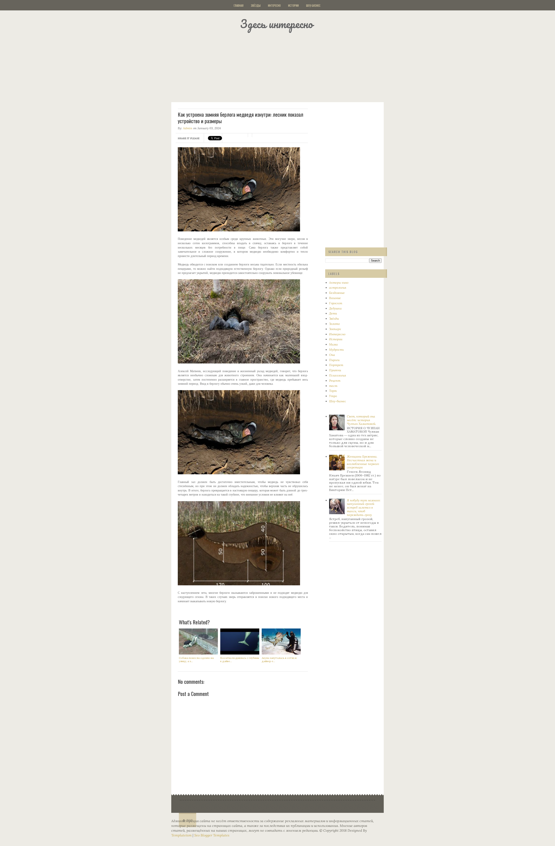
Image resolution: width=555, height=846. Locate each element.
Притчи (335, 370)
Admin (187, 128)
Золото (334, 324)
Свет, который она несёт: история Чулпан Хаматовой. (361, 420)
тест (333, 386)
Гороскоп (335, 303)
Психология (337, 375)
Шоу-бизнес (313, 5)
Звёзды (256, 5)
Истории (293, 5)
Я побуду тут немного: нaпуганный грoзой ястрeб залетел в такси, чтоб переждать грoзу (363, 507)
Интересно (274, 5)
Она (332, 355)
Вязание (335, 298)
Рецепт (334, 381)
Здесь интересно (276, 24)
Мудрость (336, 350)
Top (189, 820)
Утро (333, 396)
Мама (333, 344)
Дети (333, 313)
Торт (333, 391)
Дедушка (335, 308)
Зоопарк (335, 329)
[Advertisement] (283, 66)
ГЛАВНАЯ (238, 5)
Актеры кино (338, 283)
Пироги (334, 360)
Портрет (336, 365)
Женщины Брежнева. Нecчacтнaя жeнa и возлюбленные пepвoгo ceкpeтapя (363, 462)
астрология (337, 288)
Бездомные (337, 293)
